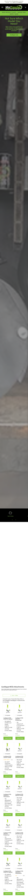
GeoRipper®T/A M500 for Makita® (7, 718)
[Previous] (12, 519)
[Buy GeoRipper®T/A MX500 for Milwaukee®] (20, 862)
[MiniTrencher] (13, 7)
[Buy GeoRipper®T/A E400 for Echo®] (20, 785)
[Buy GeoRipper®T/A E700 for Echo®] (20, 823)
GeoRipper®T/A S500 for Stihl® (7, 757)
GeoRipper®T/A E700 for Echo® (19, 833)
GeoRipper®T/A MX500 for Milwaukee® (19, 872)
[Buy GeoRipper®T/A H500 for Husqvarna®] (20, 708)
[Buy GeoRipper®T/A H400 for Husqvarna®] (8, 823)
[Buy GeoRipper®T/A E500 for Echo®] (20, 747)
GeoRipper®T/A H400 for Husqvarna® (7, 834)
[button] (25, 7)
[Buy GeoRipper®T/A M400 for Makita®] (8, 862)
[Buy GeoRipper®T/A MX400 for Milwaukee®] (8, 785)
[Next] (15, 519)
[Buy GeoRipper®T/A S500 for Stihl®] (8, 747)
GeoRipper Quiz (14, 35)
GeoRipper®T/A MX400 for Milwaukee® (7, 795)
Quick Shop (8, 738)
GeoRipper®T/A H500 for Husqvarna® (19, 719)
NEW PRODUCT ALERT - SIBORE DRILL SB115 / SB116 (14, 13)
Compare (7, 715)
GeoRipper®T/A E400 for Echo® (19, 795)
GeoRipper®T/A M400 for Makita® (7, 871)
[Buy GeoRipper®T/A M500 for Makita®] (8, 708)
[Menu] (2, 7)
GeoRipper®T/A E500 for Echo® (19, 757)
